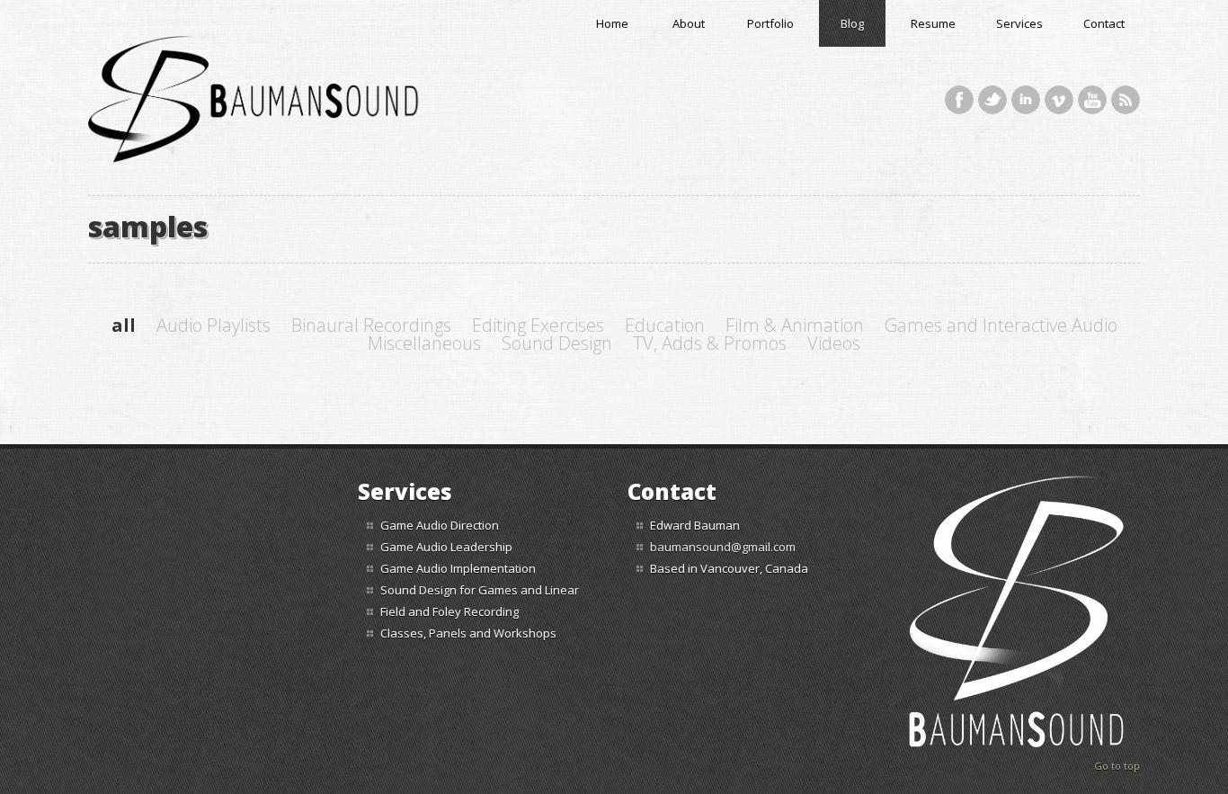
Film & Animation (794, 325)
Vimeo (1059, 99)
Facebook (959, 99)
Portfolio (770, 23)
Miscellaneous (424, 343)
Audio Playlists (213, 325)
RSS (1125, 99)
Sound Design (557, 343)
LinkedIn (1025, 99)
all (123, 325)
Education (665, 325)
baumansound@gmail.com (723, 547)
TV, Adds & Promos (710, 343)
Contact (1104, 23)
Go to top (1117, 765)
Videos (833, 343)
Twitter (992, 99)
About (688, 23)
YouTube (1092, 99)
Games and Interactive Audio (1001, 325)
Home (612, 23)
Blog (852, 23)
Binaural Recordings (371, 325)
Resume (933, 23)
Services (1019, 23)
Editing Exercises (538, 325)
